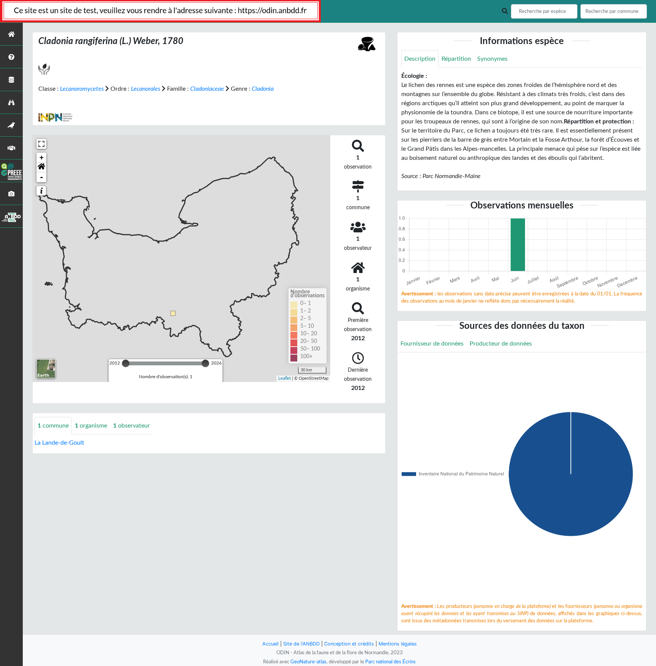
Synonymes (492, 59)
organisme (91, 426)
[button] (41, 167)
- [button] (41, 177)
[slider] (125, 363)
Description (419, 59)
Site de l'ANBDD (301, 644)
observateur (131, 426)
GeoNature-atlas (308, 662)
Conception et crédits (349, 644)
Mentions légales (397, 644)
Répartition (456, 59)
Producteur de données (501, 344)
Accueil (270, 644)
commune (53, 426)
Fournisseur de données (432, 344)
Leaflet (284, 378)
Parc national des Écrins (390, 662)
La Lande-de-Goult (59, 443)
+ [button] (41, 157)
